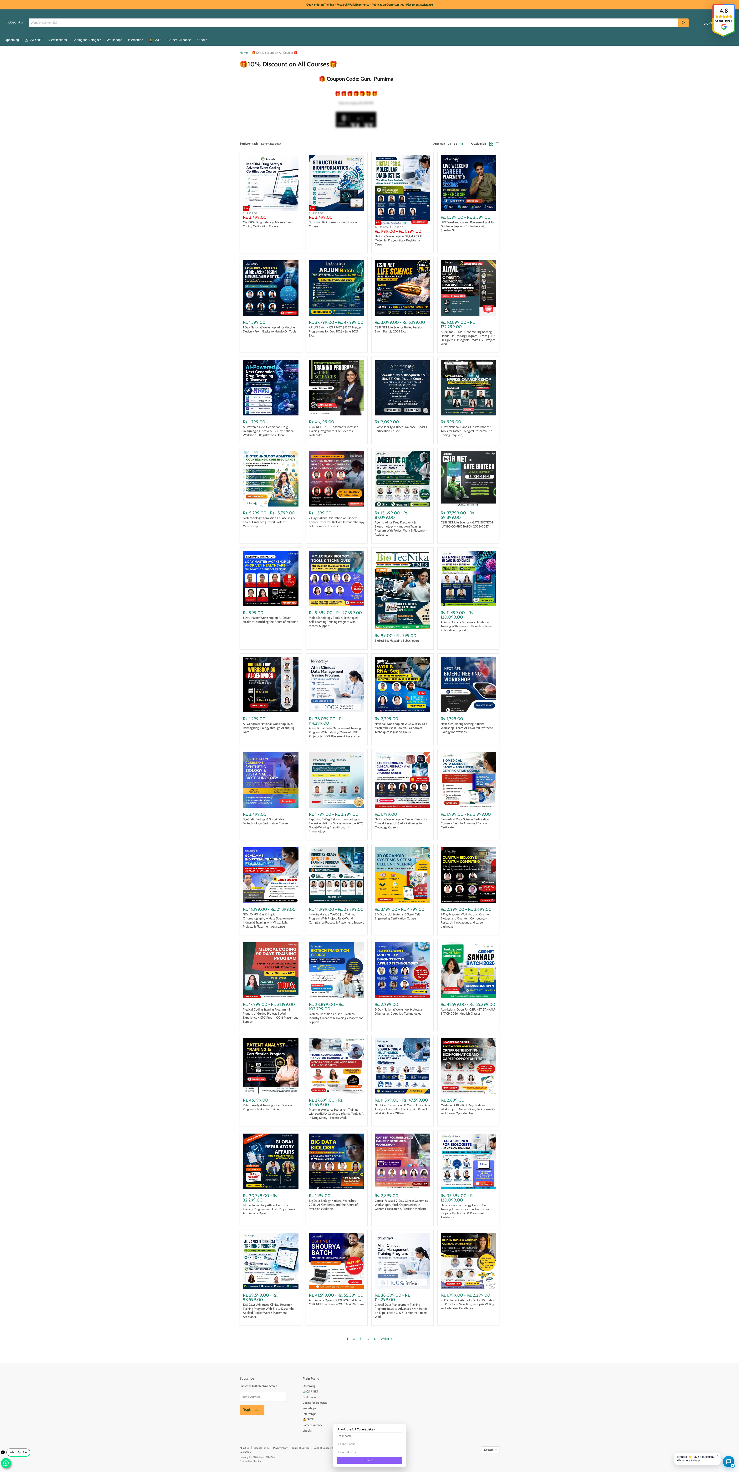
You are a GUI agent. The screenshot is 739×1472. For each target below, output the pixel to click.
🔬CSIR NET (34, 40)
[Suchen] (683, 22)
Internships (135, 40)
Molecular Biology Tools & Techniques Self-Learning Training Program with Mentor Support (333, 622)
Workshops (114, 40)
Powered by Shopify (250, 1461)
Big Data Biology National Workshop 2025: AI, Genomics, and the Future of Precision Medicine (333, 1205)
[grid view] (491, 144)
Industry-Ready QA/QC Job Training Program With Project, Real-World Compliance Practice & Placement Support (336, 918)
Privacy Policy (280, 1447)
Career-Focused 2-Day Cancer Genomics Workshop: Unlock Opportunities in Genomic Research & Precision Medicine (401, 1205)
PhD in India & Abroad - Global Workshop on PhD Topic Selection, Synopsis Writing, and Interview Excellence (468, 1304)
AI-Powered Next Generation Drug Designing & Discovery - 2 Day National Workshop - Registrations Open (268, 431)
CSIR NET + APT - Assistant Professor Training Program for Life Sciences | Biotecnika (333, 431)
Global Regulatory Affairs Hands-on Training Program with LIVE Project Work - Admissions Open (270, 1209)
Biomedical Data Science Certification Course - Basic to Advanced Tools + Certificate (465, 823)
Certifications (58, 40)
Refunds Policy (261, 1447)
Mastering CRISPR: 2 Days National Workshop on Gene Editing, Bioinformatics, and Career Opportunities (468, 1109)
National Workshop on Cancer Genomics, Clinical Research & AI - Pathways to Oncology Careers (401, 823)
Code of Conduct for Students (329, 1447)
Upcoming (12, 40)
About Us (244, 1447)
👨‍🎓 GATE (155, 40)
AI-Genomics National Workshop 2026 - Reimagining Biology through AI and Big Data (269, 728)
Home (244, 52)
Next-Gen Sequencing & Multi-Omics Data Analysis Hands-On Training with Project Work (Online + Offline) (402, 1109)
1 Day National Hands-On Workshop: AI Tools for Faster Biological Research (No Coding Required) (466, 431)
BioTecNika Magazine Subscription (397, 640)
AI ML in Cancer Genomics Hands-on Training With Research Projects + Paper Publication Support (466, 626)
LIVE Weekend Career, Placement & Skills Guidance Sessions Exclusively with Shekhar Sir (467, 226)
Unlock (369, 1460)
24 (449, 143)
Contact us (245, 1451)
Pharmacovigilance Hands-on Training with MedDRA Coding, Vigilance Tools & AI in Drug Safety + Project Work (336, 1113)
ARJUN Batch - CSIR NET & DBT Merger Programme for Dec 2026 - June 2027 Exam (335, 331)
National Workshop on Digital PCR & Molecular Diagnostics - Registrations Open (399, 240)
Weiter (385, 1339)
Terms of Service (300, 1447)
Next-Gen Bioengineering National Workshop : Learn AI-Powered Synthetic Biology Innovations (467, 728)
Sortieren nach (249, 143)
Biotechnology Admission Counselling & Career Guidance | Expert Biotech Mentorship (269, 522)
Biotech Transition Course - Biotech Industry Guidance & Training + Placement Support (336, 1018)
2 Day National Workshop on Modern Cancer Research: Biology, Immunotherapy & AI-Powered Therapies (336, 522)
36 (455, 143)
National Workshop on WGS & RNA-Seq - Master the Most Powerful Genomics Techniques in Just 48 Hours (402, 728)
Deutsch (489, 1449)
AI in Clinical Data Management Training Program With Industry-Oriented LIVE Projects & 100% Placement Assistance (335, 732)
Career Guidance (179, 40)
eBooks (202, 40)
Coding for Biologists (87, 40)
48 (461, 143)
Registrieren (252, 1410)
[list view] (496, 144)
